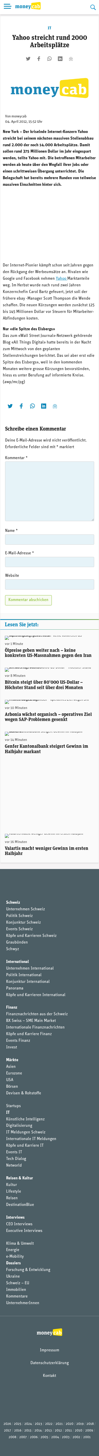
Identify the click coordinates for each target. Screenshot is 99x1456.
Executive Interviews (24, 1231)
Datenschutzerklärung (49, 1363)
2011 (68, 1430)
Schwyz (12, 949)
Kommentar (16, 458)
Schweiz (13, 903)
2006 (34, 1437)
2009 (89, 1430)
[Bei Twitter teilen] (28, 59)
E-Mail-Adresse (19, 553)
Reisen (12, 1198)
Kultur (11, 1185)
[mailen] (71, 59)
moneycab (19, 116)
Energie (12, 1250)
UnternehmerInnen (22, 1303)
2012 (58, 1430)
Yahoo (61, 279)
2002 (76, 1437)
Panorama (14, 988)
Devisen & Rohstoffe (23, 1093)
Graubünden (17, 942)
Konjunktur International (28, 982)
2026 (7, 1424)
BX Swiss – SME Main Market (31, 1021)
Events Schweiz (19, 929)
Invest (11, 1047)
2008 (12, 1437)
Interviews (15, 1218)
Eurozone (14, 1073)
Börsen (12, 1087)
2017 (7, 1430)
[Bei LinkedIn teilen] (60, 59)
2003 (66, 1437)
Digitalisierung (19, 1126)
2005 (44, 1437)
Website (12, 576)
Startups (13, 1106)
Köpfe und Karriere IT (25, 1146)
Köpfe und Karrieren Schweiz (31, 936)
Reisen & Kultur (19, 1178)
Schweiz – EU (17, 1283)
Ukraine (13, 1277)
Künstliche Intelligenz (25, 1119)
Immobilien (16, 1290)
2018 (90, 1424)
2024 (28, 1424)
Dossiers (13, 1263)
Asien (11, 1067)
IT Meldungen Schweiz (25, 1132)
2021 (59, 1424)
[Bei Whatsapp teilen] (49, 59)
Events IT (14, 1152)
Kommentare (17, 1296)
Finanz (11, 1008)
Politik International (24, 975)
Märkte (12, 1060)
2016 (17, 1430)
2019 (80, 1424)
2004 (55, 1437)
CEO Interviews (19, 1224)
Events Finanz (18, 1041)
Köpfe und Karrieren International (35, 995)
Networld (14, 1166)
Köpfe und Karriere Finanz (29, 1034)
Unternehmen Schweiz (25, 909)
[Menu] (7, 7)
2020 (69, 1424)
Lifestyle (13, 1192)
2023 (38, 1424)
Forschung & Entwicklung (28, 1270)
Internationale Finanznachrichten (35, 1027)
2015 (27, 1430)
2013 (48, 1430)
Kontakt (49, 1376)
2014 (38, 1430)
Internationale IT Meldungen (31, 1139)
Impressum (49, 1350)
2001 (87, 1437)
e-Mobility (15, 1257)
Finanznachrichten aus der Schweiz (37, 1014)
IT (49, 28)
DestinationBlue (20, 1205)
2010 (78, 1430)
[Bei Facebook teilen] (39, 59)
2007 (23, 1437)
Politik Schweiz (19, 916)
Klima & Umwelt (20, 1244)
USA (9, 1080)
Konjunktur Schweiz (23, 923)
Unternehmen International (30, 968)
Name (11, 531)
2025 (17, 1424)
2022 (49, 1424)
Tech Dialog (16, 1159)
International (17, 962)
